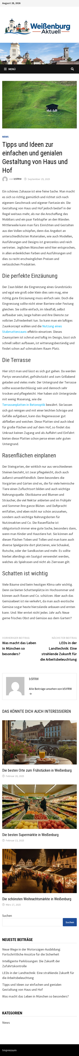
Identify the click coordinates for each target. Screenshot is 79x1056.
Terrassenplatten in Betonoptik (23, 405)
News (5, 136)
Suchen (7, 915)
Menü (12, 69)
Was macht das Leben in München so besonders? (35, 996)
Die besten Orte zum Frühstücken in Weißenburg (37, 770)
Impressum (9, 1050)
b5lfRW (17, 179)
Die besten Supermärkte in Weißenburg (30, 835)
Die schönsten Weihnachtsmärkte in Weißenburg (36, 899)
